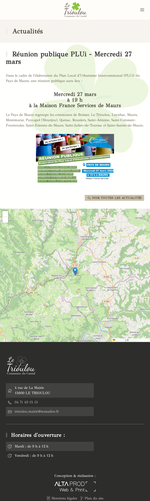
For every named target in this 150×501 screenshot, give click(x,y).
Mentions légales (64, 498)
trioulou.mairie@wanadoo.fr (37, 411)
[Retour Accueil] (75, 10)
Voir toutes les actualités (117, 198)
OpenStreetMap (139, 340)
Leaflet (119, 340)
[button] (142, 10)
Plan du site (94, 498)
